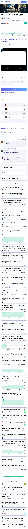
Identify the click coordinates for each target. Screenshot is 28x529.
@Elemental (6, 152)
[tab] (4, 128)
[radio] (16, 23)
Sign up (24, 1)
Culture (18, 81)
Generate (23, 77)
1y (7, 141)
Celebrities (9, 83)
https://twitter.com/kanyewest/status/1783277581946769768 (14, 40)
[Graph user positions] (13, 23)
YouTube (4, 83)
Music (23, 81)
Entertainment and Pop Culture (8, 81)
